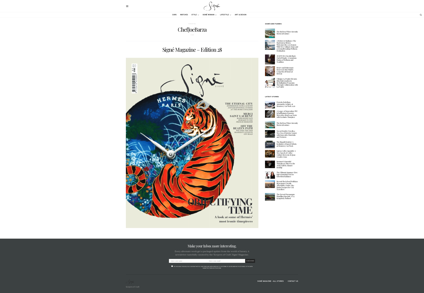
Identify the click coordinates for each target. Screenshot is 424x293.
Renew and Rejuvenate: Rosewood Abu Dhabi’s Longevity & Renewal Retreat (285, 71)
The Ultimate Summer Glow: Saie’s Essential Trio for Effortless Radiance (287, 174)
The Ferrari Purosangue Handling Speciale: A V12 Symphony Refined (286, 196)
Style (194, 15)
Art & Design (240, 15)
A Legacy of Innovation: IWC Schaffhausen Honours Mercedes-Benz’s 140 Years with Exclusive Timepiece (287, 114)
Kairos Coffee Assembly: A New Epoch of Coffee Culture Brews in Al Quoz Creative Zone (286, 154)
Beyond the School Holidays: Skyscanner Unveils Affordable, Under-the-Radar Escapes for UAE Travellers (287, 185)
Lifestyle (224, 15)
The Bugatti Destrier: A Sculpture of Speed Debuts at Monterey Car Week (286, 144)
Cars (174, 15)
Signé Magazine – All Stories (270, 281)
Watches (184, 15)
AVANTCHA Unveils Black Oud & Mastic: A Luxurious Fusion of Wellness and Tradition (286, 59)
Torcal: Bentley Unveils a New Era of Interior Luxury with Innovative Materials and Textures (287, 134)
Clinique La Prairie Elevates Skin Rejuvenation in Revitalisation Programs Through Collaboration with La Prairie (287, 83)
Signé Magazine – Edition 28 (192, 49)
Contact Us (293, 281)
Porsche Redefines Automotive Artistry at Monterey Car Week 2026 (286, 104)
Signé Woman (208, 15)
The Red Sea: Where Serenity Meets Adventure (287, 33)
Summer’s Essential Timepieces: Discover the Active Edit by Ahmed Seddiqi (286, 164)
